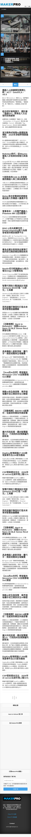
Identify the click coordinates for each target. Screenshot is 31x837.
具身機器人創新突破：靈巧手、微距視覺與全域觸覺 (15, 352)
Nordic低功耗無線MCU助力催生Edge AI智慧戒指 (15, 269)
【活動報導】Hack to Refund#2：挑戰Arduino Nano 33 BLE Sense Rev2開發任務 (15, 327)
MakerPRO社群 (12, 814)
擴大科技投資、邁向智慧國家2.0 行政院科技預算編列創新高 (15, 434)
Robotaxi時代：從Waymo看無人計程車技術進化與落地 (12, 74)
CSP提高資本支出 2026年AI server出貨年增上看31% (15, 473)
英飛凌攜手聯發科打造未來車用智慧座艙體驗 (15, 308)
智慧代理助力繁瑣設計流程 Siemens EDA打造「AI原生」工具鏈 (16, 288)
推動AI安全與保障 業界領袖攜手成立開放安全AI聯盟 (15, 393)
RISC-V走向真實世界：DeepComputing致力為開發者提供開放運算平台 (14, 230)
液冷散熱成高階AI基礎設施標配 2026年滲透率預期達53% (12, 60)
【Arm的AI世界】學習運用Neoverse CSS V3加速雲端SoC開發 (15, 374)
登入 (26, 6)
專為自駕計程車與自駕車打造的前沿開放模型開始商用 (15, 250)
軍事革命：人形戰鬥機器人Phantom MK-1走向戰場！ (15, 212)
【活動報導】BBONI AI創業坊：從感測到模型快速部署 (15, 412)
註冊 (29, 6)
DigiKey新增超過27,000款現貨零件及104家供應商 (14, 454)
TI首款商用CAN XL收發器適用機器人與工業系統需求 (15, 178)
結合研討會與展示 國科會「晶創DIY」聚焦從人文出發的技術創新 (15, 113)
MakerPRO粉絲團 (12, 817)
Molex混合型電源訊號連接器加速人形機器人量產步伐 (15, 197)
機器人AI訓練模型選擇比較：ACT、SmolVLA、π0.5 (14, 92)
